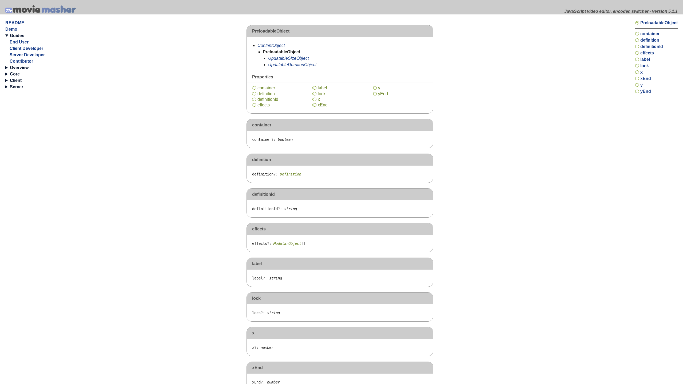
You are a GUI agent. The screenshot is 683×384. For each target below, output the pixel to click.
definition (266, 93)
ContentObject (271, 45)
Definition (290, 174)
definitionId (267, 99)
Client (16, 80)
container (266, 88)
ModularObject (287, 243)
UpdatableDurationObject (292, 64)
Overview (19, 67)
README (14, 23)
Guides (17, 35)
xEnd (323, 105)
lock (321, 93)
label (322, 88)
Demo (11, 29)
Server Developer (27, 55)
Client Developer (26, 48)
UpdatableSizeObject (288, 58)
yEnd (383, 93)
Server (16, 87)
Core (15, 74)
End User (19, 42)
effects (263, 105)
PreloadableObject (659, 23)
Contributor (21, 61)
